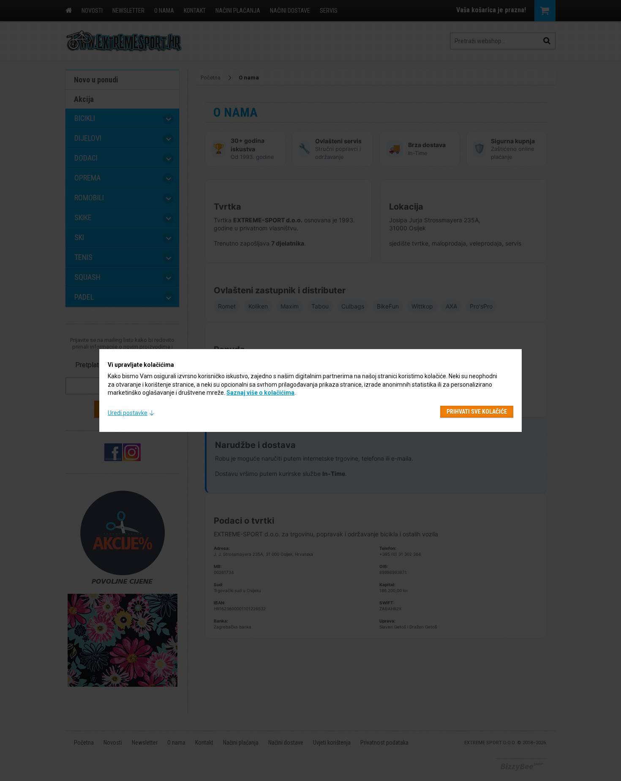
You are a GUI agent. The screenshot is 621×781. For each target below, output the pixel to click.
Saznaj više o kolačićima (260, 392)
